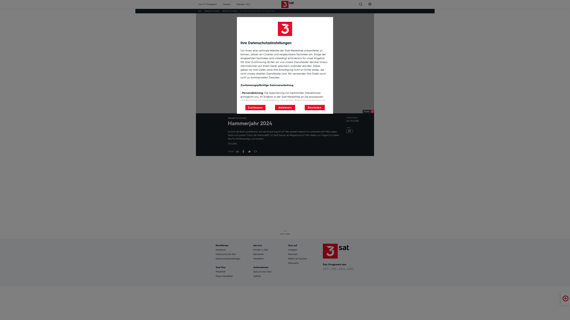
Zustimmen (255, 107)
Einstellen (315, 107)
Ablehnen (285, 107)
